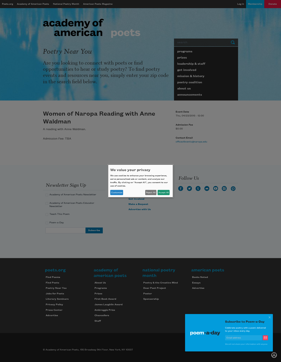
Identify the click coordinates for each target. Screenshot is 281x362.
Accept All (163, 192)
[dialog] (140, 181)
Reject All (150, 192)
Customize (116, 192)
